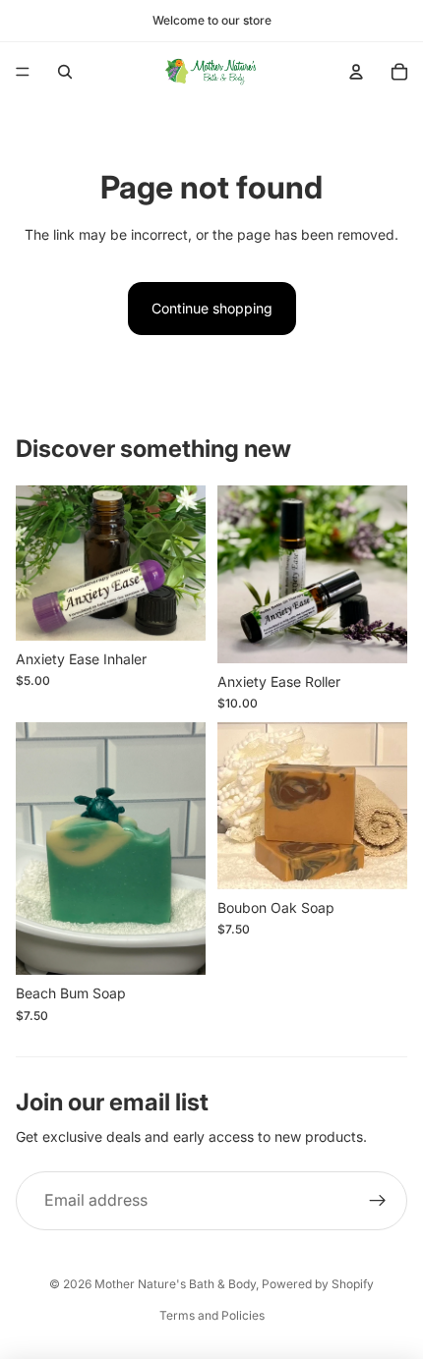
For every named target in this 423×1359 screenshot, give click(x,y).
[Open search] (65, 71)
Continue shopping (211, 308)
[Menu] (22, 71)
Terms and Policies (212, 1315)
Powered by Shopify (318, 1283)
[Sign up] (377, 1200)
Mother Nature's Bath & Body (175, 1283)
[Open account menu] (356, 71)
